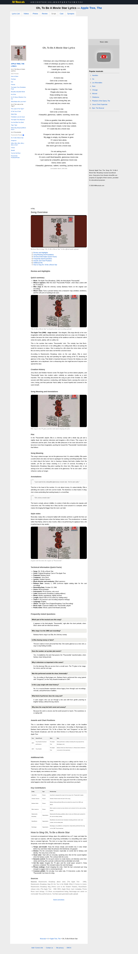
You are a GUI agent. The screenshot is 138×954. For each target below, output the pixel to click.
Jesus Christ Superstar (99, 104)
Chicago (95, 90)
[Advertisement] (49, 31)
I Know (13, 147)
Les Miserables (97, 82)
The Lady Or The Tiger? (17, 108)
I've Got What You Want (17, 122)
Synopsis (70, 14)
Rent (93, 86)
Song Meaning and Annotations (43, 254)
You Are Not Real (15, 153)
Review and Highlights (40, 252)
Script (53, 14)
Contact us (49, 948)
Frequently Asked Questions (42, 258)
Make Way (14, 114)
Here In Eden (14, 76)
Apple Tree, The (91, 7)
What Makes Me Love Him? (18, 101)
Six (93, 79)
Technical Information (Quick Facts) (45, 256)
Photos (35, 14)
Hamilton (95, 75)
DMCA (69, 948)
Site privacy (60, 948)
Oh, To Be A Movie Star (17, 138)
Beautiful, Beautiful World (18, 91)
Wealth (13, 150)
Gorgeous (13, 140)
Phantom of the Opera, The (101, 101)
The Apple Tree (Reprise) (18, 119)
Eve (12, 82)
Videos (26, 14)
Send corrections (58, 900)
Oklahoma (95, 97)
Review (44, 14)
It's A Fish (13, 94)
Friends (13, 84)
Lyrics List (16, 14)
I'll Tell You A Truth (16, 111)
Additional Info (38, 263)
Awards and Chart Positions (42, 261)
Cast (61, 14)
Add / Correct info (37, 948)
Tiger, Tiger (14, 125)
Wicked (94, 93)
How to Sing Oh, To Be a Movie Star (45, 265)
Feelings (13, 79)
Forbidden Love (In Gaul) (18, 117)
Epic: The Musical (98, 108)
